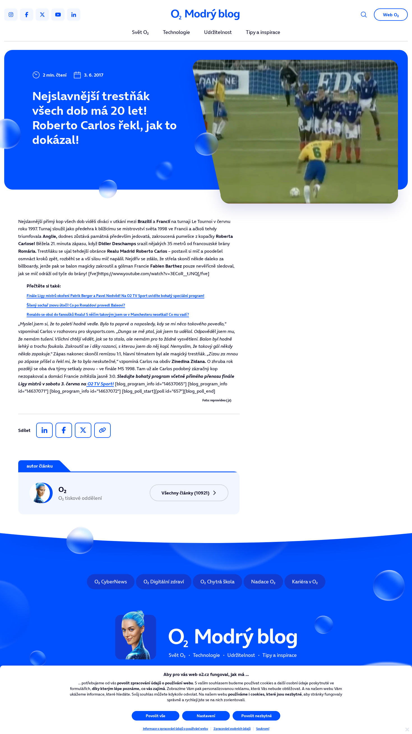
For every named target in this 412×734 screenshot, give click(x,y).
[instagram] (11, 14)
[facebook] (26, 14)
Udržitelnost (218, 32)
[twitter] (42, 14)
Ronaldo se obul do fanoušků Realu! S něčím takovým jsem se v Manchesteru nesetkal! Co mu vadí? (108, 314)
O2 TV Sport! (100, 384)
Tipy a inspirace (263, 32)
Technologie (176, 32)
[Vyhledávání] (364, 14)
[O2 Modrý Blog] (206, 14)
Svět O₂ (140, 32)
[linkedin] (73, 14)
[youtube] (58, 14)
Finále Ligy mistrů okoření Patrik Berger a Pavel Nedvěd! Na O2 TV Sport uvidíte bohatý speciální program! (115, 295)
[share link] (102, 430)
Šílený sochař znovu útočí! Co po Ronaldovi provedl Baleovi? (76, 305)
